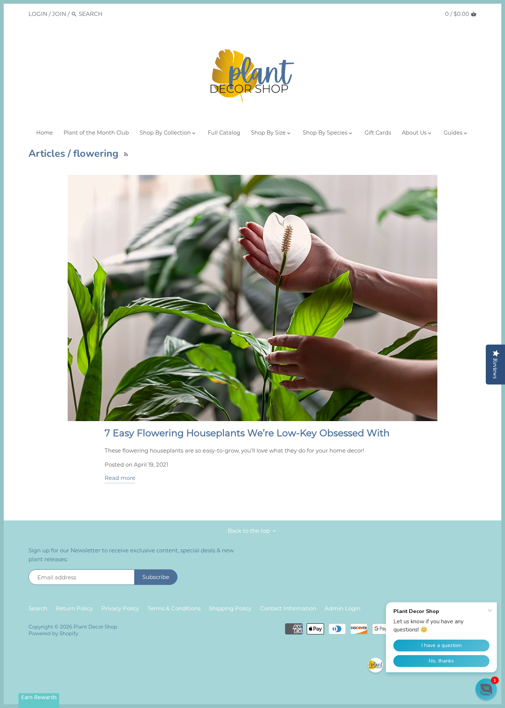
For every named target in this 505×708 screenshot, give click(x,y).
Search (37, 608)
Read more (120, 477)
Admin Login (342, 608)
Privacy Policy (120, 608)
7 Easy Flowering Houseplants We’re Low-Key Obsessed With (247, 432)
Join (59, 13)
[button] (486, 689)
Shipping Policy (230, 608)
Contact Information (288, 608)
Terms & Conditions (174, 608)
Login (37, 13)
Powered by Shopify (53, 633)
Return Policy (74, 608)
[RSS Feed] (125, 153)
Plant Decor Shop (95, 627)
